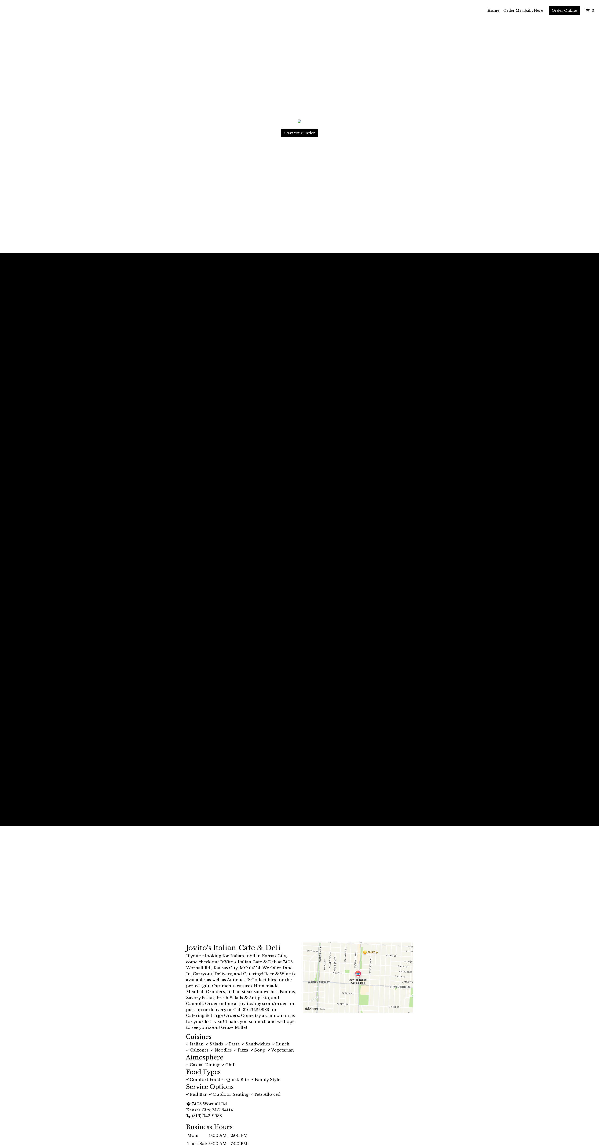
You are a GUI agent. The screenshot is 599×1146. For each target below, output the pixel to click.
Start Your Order (299, 133)
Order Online (564, 10)
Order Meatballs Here (523, 10)
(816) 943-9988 (207, 1115)
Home (493, 10)
